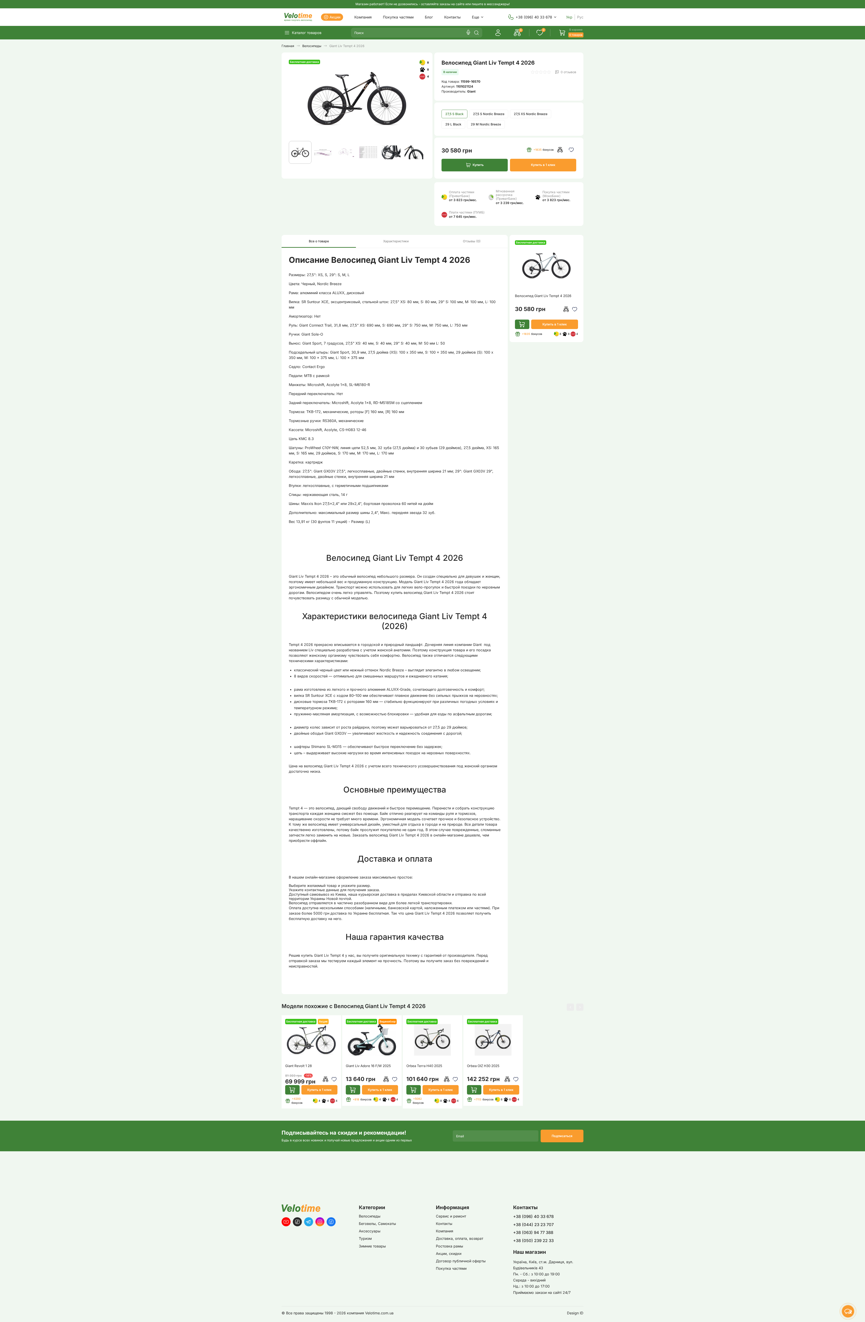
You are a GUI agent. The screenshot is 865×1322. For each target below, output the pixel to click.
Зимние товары (372, 1246)
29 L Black (453, 124)
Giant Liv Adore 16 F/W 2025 (368, 1066)
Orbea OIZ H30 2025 (483, 1066)
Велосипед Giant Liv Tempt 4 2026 (543, 296)
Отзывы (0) (471, 241)
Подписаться (562, 1136)
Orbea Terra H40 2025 (424, 1066)
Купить (478, 165)
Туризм (365, 1238)
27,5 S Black (454, 114)
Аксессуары (369, 1231)
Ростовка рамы (449, 1246)
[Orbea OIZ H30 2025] (493, 1040)
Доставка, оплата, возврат (459, 1238)
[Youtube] (286, 1221)
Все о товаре (319, 241)
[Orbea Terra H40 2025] (432, 1040)
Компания (363, 17)
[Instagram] (319, 1221)
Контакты (452, 17)
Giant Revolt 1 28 (298, 1066)
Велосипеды (369, 1216)
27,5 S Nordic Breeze (488, 114)
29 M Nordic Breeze (486, 124)
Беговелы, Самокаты (377, 1223)
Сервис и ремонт (451, 1216)
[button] (570, 1007)
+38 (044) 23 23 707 (533, 1224)
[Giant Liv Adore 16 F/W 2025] (372, 1040)
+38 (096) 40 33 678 (534, 17)
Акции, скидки (448, 1253)
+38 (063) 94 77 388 (533, 1232)
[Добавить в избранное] (571, 150)
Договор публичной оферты (461, 1261)
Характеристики (396, 241)
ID (581, 1313)
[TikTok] (297, 1221)
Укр (569, 17)
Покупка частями (398, 17)
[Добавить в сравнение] (560, 150)
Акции (335, 17)
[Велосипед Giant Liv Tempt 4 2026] (546, 265)
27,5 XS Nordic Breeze (530, 114)
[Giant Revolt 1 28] (311, 1040)
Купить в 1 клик (543, 165)
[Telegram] (308, 1221)
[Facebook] (331, 1221)
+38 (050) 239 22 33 (533, 1240)
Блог (429, 17)
